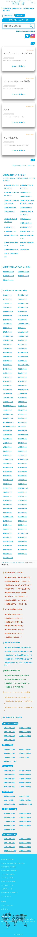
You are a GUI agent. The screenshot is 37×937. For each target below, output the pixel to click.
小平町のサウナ (22, 455)
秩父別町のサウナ (8, 517)
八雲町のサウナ (22, 340)
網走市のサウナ (22, 319)
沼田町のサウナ (7, 484)
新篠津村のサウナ (8, 467)
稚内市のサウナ (7, 315)
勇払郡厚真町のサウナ (9, 426)
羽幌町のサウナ (7, 529)
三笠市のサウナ (7, 393)
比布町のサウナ (22, 480)
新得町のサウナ (7, 369)
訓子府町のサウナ (23, 533)
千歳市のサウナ (7, 307)
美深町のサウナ (22, 525)
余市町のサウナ (22, 414)
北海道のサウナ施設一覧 (11, 562)
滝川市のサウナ (22, 500)
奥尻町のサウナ (22, 451)
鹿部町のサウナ (22, 554)
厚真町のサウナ (7, 439)
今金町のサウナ (7, 410)
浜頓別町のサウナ (23, 488)
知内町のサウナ (22, 508)
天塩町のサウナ (7, 451)
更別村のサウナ (22, 467)
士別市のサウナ (7, 348)
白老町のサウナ (22, 504)
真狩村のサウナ (7, 508)
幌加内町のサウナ (23, 459)
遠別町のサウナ (7, 545)
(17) (8, 276)
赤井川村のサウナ (8, 541)
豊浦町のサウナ (22, 537)
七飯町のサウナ (7, 324)
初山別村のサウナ (8, 418)
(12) (23, 276)
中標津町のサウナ (23, 336)
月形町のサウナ (7, 471)
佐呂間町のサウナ (8, 414)
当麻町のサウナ (7, 463)
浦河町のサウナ (22, 492)
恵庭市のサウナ (22, 361)
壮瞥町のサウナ (22, 443)
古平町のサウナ (22, 439)
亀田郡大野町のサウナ (9, 406)
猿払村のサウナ (7, 504)
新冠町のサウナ (22, 463)
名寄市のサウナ (22, 344)
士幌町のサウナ (7, 443)
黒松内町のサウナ (8, 558)
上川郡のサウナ (22, 393)
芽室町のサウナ (22, 529)
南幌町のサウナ (22, 430)
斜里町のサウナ (7, 365)
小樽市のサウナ (22, 299)
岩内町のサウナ (7, 356)
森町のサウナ (22, 328)
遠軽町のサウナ (22, 385)
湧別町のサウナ (7, 500)
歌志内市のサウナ (8, 480)
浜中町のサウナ (7, 488)
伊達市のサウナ (22, 410)
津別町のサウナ (22, 484)
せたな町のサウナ (23, 332)
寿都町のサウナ (7, 455)
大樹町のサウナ (22, 447)
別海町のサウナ (22, 418)
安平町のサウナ (7, 352)
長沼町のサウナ (22, 545)
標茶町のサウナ (22, 475)
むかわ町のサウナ (23, 389)
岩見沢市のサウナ (23, 307)
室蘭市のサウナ (7, 328)
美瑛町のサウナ (7, 332)
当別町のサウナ (7, 361)
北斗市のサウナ (7, 344)
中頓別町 (12, 86)
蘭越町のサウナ (7, 533)
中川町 (11, 57)
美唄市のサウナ (22, 521)
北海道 (6, 57)
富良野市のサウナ (23, 352)
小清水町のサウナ (8, 459)
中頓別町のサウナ (8, 402)
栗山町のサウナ (22, 373)
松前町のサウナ (22, 471)
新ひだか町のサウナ (23, 365)
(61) (8, 272)
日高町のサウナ (22, 369)
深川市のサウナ (22, 496)
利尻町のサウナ (22, 422)
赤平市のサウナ (22, 541)
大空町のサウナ (22, 348)
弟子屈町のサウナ (23, 356)
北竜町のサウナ (7, 430)
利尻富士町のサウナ (8, 422)
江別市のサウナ (7, 377)
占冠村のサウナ (7, 434)
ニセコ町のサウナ (23, 315)
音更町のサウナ (7, 299)
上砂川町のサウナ (8, 397)
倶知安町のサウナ (8, 340)
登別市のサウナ (22, 311)
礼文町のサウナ (7, 512)
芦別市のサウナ (22, 381)
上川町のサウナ (7, 303)
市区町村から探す (8, 15)
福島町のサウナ (22, 512)
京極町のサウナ (22, 406)
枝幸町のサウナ (7, 475)
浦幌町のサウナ (7, 492)
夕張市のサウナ (7, 447)
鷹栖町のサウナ (7, 554)
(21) (23, 272)
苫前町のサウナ (7, 385)
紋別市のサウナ (7, 381)
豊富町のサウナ (7, 537)
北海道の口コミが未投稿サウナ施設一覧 (25, 31)
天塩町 (11, 142)
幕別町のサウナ (7, 319)
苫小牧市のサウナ (23, 295)
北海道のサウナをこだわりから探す (18, 20)
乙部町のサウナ (22, 402)
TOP (3, 562)
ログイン (33, 3)
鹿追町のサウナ (7, 389)
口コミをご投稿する (18, 66)
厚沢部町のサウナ (23, 434)
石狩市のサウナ (22, 377)
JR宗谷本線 (21, 562)
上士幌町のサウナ (8, 336)
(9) (8, 280)
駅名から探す (20, 15)
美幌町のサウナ (7, 525)
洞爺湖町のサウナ (8, 311)
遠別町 (11, 114)
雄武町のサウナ (7, 549)
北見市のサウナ (7, 295)
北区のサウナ (22, 426)
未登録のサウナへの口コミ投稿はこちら (24, 165)
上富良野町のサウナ (23, 324)
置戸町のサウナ (7, 521)
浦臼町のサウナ (7, 496)
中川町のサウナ (22, 397)
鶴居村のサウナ (22, 549)
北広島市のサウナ (23, 303)
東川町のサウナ (7, 373)
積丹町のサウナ (22, 517)
